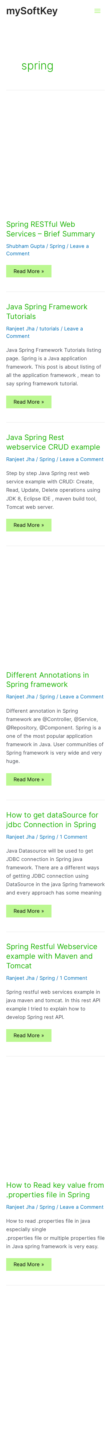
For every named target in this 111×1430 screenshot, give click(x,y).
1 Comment (73, 837)
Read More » (28, 272)
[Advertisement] (55, 161)
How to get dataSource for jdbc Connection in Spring (52, 819)
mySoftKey (32, 11)
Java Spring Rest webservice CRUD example (53, 442)
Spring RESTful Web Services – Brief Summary (50, 229)
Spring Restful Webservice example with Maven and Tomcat (51, 956)
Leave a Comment (82, 459)
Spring (57, 246)
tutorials (49, 328)
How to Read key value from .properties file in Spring (55, 1190)
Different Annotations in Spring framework (47, 679)
